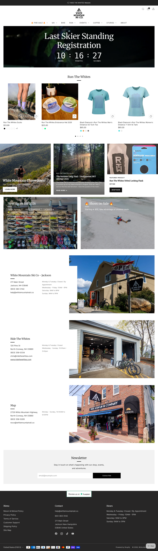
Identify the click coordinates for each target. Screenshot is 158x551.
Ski (53, 23)
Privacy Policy (9, 515)
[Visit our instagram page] (61, 533)
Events (83, 23)
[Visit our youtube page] (73, 533)
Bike (63, 23)
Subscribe (106, 476)
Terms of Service (10, 519)
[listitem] (79, 3)
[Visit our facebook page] (56, 533)
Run (71, 23)
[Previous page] (3, 102)
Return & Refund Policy (13, 511)
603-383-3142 (61, 516)
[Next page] (154, 102)
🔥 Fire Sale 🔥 (38, 23)
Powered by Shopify (123, 547)
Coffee (96, 23)
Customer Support (11, 522)
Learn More (10, 189)
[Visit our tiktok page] (67, 533)
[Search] (143, 9)
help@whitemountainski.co (66, 511)
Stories (110, 23)
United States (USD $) (12, 547)
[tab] (75, 136)
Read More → (61, 190)
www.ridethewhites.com (20, 359)
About (124, 23)
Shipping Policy (10, 526)
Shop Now (116, 190)
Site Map (7, 530)
